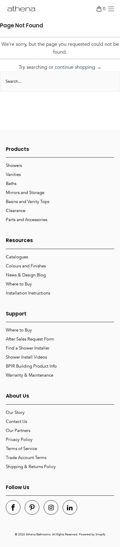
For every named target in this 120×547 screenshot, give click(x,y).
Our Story (15, 412)
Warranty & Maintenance (29, 375)
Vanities (13, 174)
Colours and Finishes (26, 266)
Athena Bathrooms (38, 534)
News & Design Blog (26, 275)
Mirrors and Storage (25, 192)
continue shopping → (78, 67)
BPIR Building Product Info (31, 366)
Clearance (15, 210)
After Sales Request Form (30, 339)
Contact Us (16, 421)
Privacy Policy (19, 439)
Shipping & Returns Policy (31, 467)
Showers (14, 165)
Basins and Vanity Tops (27, 201)
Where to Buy (19, 284)
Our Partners (18, 430)
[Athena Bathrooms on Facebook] (13, 507)
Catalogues (17, 257)
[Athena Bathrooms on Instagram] (51, 507)
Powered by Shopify (92, 534)
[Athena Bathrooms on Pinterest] (32, 507)
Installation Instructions (28, 293)
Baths (11, 183)
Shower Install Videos (26, 357)
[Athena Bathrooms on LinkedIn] (70, 507)
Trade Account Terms (26, 457)
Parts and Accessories (26, 220)
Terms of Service (21, 448)
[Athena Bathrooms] (21, 8)
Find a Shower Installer (28, 348)
